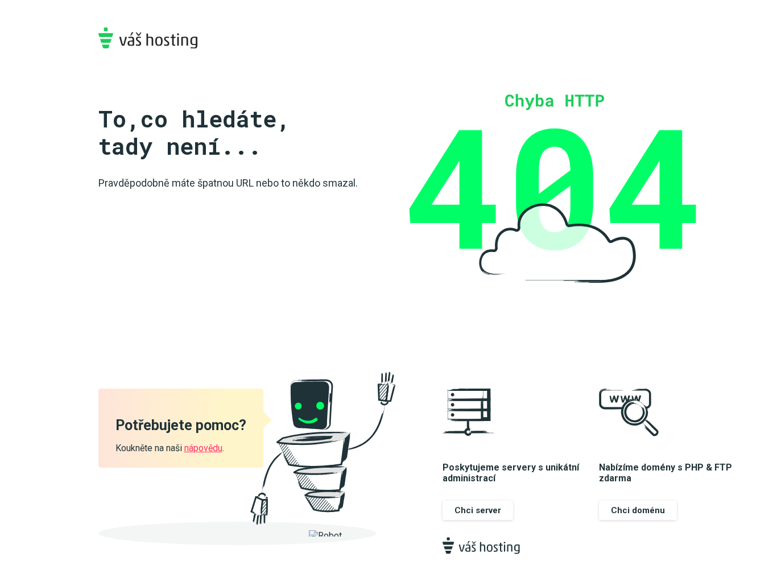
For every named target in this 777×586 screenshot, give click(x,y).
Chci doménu (638, 510)
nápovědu (203, 448)
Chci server (477, 510)
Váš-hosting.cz (147, 37)
